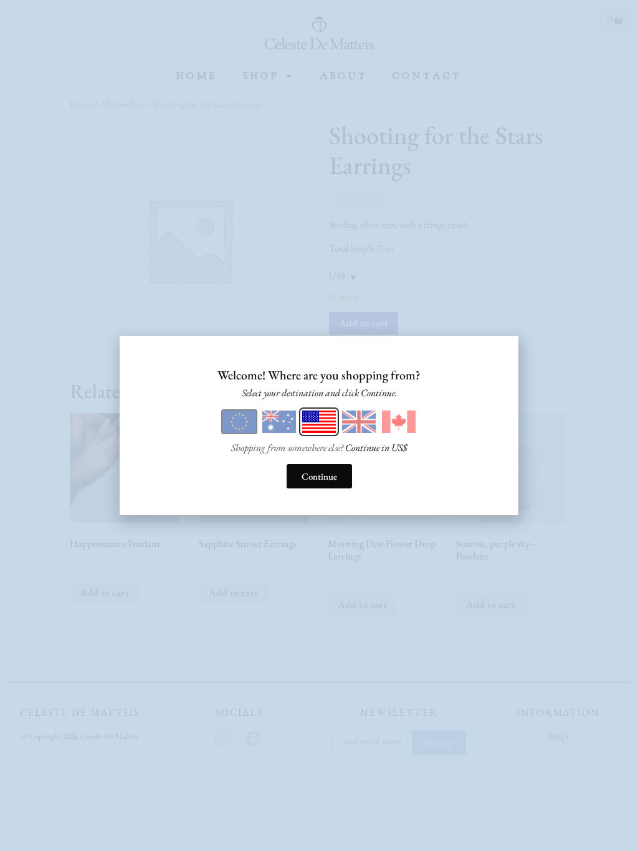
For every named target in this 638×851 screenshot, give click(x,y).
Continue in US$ (376, 447)
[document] (319, 425)
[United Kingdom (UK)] (359, 422)
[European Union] (239, 422)
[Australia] (279, 422)
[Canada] (399, 422)
